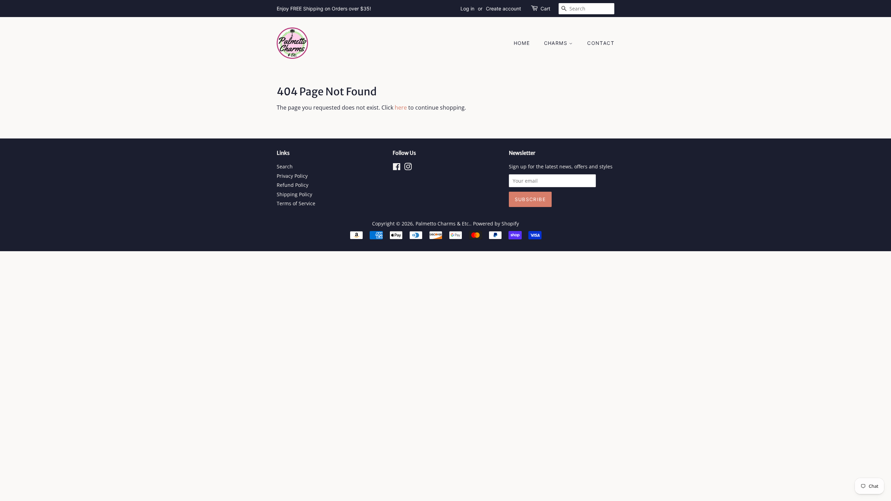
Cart (545, 8)
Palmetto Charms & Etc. (443, 223)
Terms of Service (296, 203)
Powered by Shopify (496, 223)
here (401, 107)
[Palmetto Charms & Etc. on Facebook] (397, 168)
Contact (600, 43)
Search (285, 166)
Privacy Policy (292, 176)
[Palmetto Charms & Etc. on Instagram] (408, 168)
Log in (467, 8)
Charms (556, 43)
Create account (503, 8)
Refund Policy (292, 185)
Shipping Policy (294, 194)
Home (522, 43)
